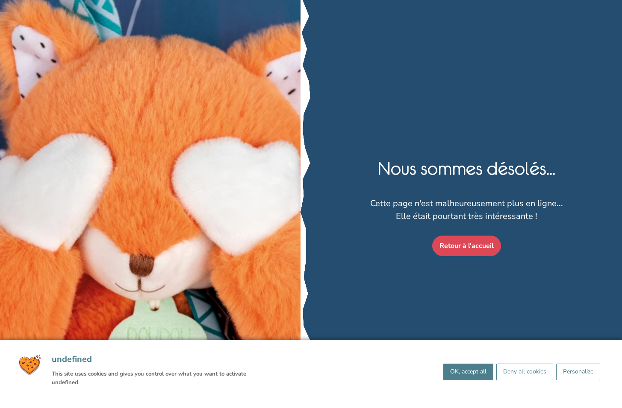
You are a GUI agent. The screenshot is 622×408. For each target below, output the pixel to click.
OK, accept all (468, 371)
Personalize (578, 371)
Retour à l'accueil (466, 246)
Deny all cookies (524, 371)
